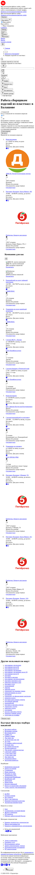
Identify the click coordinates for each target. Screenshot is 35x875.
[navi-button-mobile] (3, 44)
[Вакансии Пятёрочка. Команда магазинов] (19, 218)
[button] (3, 38)
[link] (4, 34)
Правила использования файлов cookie (14, 15)
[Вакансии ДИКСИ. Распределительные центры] (19, 161)
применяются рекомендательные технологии (17, 853)
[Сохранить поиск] (3, 71)
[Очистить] (3, 65)
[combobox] (10, 62)
